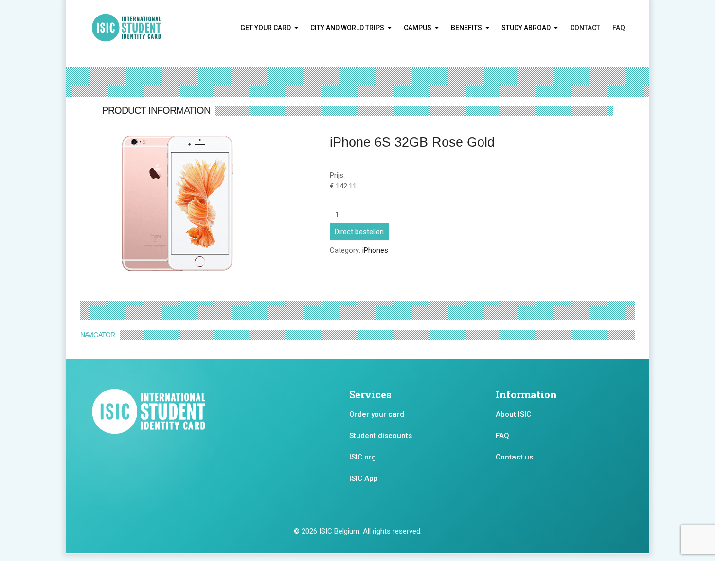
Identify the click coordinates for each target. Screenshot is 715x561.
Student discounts (380, 435)
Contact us (514, 457)
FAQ (618, 28)
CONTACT (585, 28)
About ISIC (513, 414)
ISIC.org (362, 457)
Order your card (376, 414)
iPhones (375, 250)
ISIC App (363, 478)
